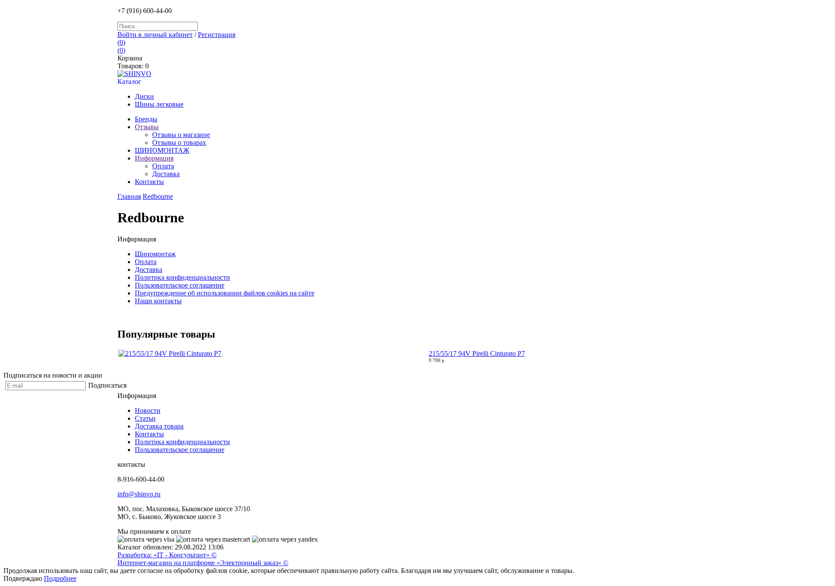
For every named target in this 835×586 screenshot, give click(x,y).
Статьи (145, 418)
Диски (144, 96)
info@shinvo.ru (138, 494)
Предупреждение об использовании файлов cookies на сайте (224, 293)
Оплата (163, 166)
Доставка (166, 173)
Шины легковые (159, 104)
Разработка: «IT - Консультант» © (167, 555)
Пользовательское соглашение (179, 285)
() (121, 42)
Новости (147, 410)
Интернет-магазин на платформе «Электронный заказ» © (202, 562)
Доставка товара (159, 426)
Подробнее (60, 578)
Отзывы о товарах (179, 142)
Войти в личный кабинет (155, 34)
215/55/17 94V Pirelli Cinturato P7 (477, 353)
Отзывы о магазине (181, 134)
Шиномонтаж (155, 254)
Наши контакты (158, 301)
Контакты (149, 434)
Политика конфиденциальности (182, 277)
